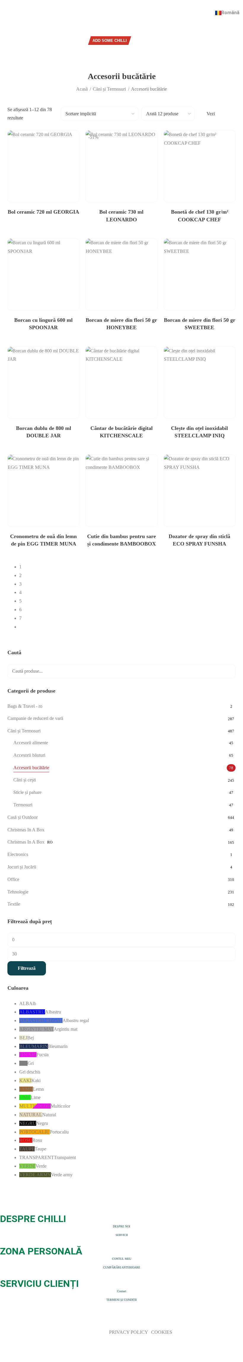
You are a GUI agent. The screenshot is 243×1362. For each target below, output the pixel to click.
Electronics (17, 854)
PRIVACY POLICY (129, 1332)
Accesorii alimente (30, 742)
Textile (13, 904)
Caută (227, 671)
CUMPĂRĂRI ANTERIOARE (121, 1267)
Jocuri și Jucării (21, 866)
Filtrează (27, 968)
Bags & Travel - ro (24, 706)
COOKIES (161, 1332)
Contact (121, 1291)
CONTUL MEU (121, 1258)
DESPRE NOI (121, 1226)
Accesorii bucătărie (31, 767)
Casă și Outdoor (22, 817)
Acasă (82, 89)
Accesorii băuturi (29, 755)
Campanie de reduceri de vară (35, 718)
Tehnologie (17, 891)
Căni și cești (24, 779)
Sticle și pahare (27, 792)
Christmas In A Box (25, 829)
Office (13, 879)
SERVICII (122, 1235)
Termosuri (22, 804)
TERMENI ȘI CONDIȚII (121, 1299)
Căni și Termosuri (109, 89)
